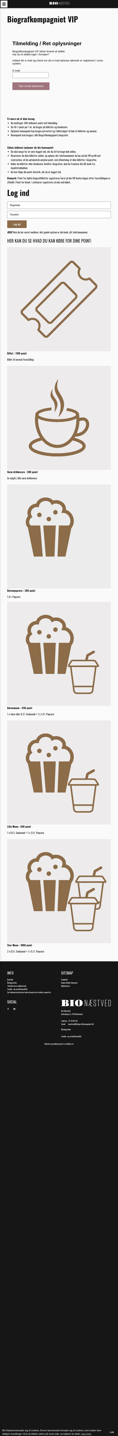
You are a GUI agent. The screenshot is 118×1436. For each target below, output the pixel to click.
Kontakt (10, 979)
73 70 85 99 (72, 1020)
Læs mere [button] (86, 1434)
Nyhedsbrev (65, 985)
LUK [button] (112, 1432)
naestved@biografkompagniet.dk (81, 1023)
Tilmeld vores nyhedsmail (16, 985)
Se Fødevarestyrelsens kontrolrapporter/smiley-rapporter (29, 992)
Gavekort (64, 979)
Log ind (17, 224)
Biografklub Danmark (69, 982)
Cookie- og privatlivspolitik (17, 989)
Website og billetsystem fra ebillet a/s (59, 1043)
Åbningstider (12, 982)
